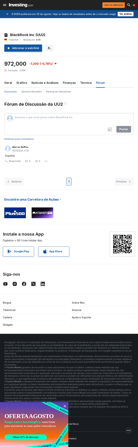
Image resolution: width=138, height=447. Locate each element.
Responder (15, 161)
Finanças (69, 83)
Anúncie (76, 310)
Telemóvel (9, 310)
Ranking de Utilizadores (58, 91)
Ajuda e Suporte (81, 317)
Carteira (7, 317)
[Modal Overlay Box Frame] (34, 424)
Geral (8, 83)
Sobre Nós (78, 302)
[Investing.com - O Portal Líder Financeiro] (21, 5)
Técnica (86, 83)
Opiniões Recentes (31, 91)
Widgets (8, 324)
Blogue (7, 302)
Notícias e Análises (45, 83)
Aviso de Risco (71, 424)
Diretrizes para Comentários (19, 139)
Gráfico (21, 83)
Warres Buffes (20, 147)
